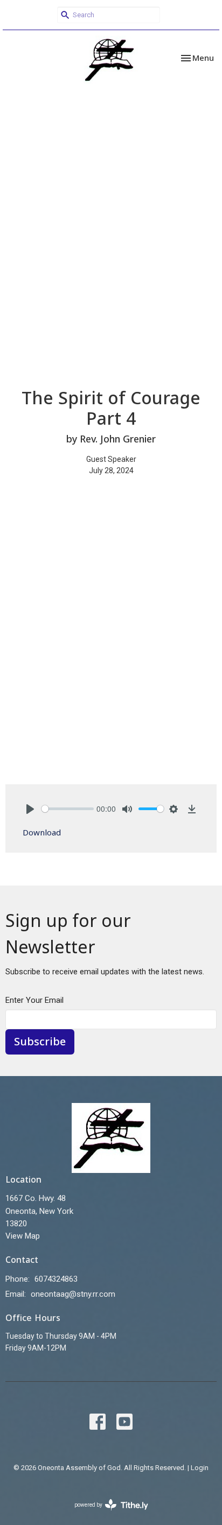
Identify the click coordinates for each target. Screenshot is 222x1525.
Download (42, 832)
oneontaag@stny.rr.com (73, 1294)
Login (200, 1468)
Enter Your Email (34, 1000)
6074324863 (56, 1279)
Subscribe (40, 1041)
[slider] (67, 809)
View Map (22, 1236)
